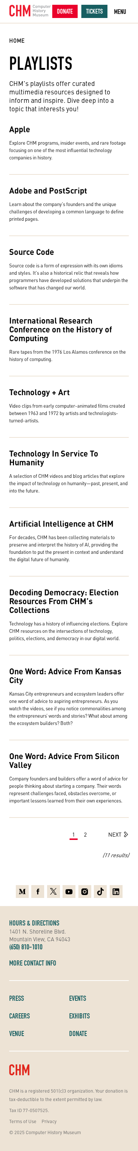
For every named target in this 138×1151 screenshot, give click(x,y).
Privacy (49, 1121)
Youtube (69, 889)
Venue (16, 1033)
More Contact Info (32, 963)
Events (77, 998)
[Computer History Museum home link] (30, 11)
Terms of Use (22, 1121)
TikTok (100, 889)
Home (17, 40)
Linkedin (116, 889)
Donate (65, 11)
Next (114, 834)
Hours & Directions (34, 923)
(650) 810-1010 (25, 946)
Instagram (84, 889)
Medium (22, 889)
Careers (19, 1015)
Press (16, 998)
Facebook (37, 889)
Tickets (94, 11)
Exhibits (79, 1015)
